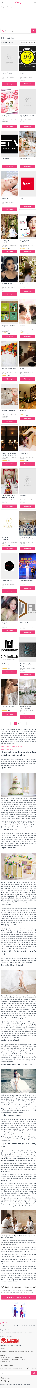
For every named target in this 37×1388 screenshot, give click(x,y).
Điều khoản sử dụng (22, 1359)
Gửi (34, 1373)
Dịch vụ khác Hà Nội (7, 749)
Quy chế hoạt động (5, 1357)
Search (33, 31)
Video (31, 1351)
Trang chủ (3, 7)
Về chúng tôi (3, 1351)
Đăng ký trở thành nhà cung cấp (19, 1297)
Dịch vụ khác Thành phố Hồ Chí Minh (12, 746)
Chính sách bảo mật (16, 1357)
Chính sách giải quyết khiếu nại (8, 1359)
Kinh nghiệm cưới (19, 1351)
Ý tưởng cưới (10, 1351)
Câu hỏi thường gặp (5, 1361)
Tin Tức (27, 1351)
